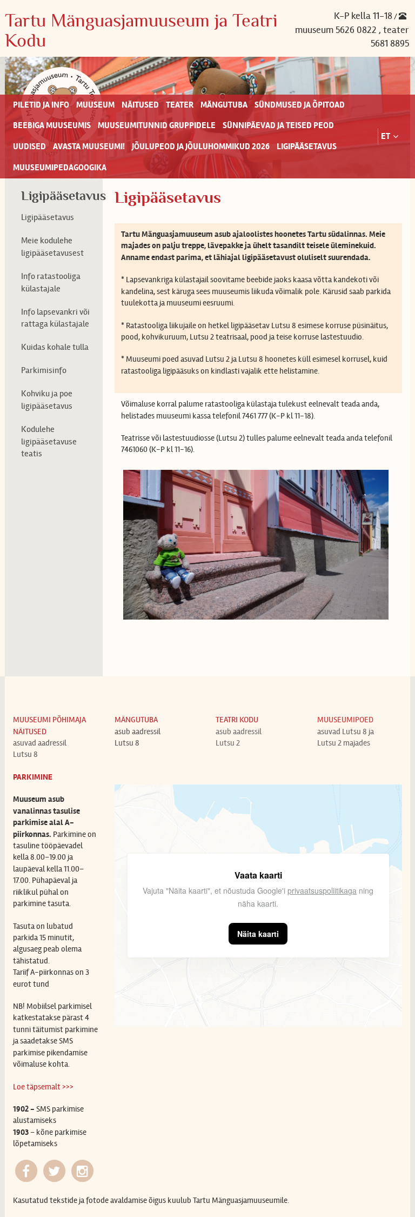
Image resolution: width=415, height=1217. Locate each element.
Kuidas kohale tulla (55, 347)
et (385, 136)
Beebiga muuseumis (52, 125)
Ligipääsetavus (307, 146)
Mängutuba (223, 104)
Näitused (140, 104)
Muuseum (95, 104)
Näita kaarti (258, 933)
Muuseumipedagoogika (59, 167)
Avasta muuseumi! (89, 146)
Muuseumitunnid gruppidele (157, 125)
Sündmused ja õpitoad (300, 104)
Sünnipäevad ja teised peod (278, 125)
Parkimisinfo (43, 370)
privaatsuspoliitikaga (322, 890)
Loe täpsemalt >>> (43, 1087)
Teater (179, 104)
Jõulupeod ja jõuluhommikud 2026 (201, 146)
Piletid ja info (41, 104)
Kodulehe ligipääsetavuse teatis (49, 441)
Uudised (29, 146)
